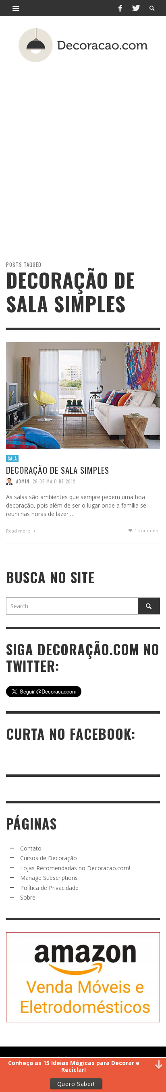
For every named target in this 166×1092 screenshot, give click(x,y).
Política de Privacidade (49, 888)
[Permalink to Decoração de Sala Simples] (83, 394)
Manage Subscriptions (49, 877)
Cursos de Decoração (48, 858)
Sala (12, 458)
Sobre (27, 897)
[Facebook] (120, 8)
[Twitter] (135, 8)
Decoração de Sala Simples (57, 470)
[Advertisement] (83, 147)
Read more (18, 530)
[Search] (16, 8)
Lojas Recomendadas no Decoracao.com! (75, 868)
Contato (31, 848)
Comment (147, 530)
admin (22, 481)
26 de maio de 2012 (54, 481)
